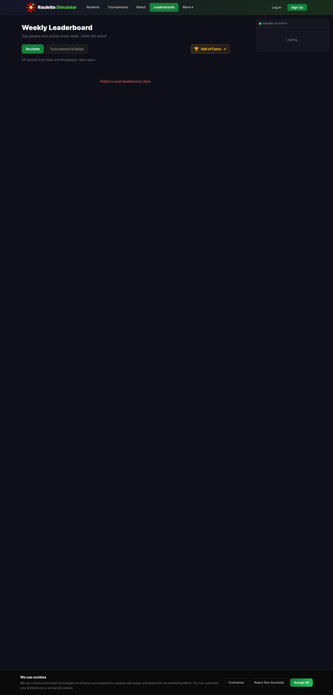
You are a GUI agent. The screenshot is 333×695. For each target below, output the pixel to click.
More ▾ (188, 7)
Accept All (301, 682)
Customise (236, 682)
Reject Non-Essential (269, 682)
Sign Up (297, 7)
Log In (276, 7)
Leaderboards (164, 7)
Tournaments (118, 7)
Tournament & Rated (67, 49)
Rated (141, 7)
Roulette (93, 7)
